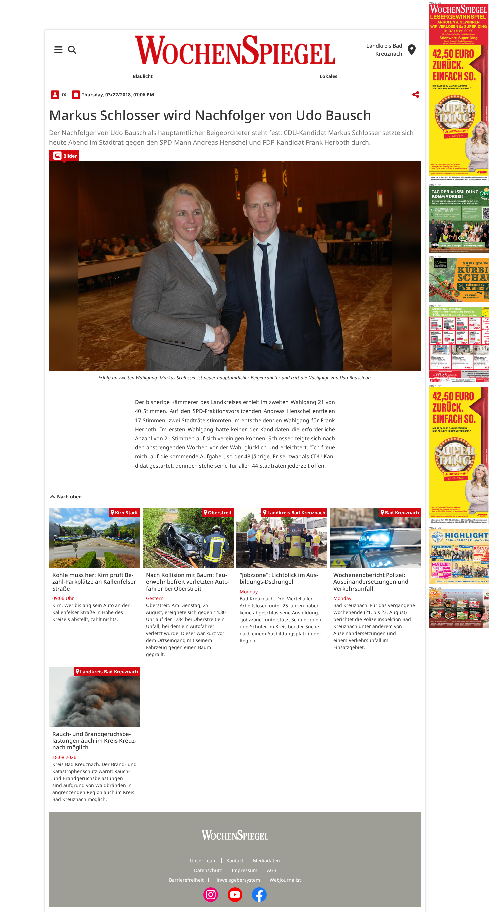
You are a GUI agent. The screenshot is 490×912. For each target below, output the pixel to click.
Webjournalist (285, 880)
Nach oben (69, 496)
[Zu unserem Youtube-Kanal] (235, 894)
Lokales (328, 76)
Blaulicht (143, 76)
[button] (58, 50)
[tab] (64, 155)
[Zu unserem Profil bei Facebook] (259, 894)
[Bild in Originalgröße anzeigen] (235, 266)
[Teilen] (415, 94)
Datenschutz (208, 870)
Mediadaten (266, 860)
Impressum (244, 870)
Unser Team (203, 860)
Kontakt (234, 860)
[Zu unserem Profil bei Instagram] (210, 894)
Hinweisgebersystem (236, 880)
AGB (271, 870)
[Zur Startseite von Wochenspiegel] (235, 49)
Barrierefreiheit (186, 880)
